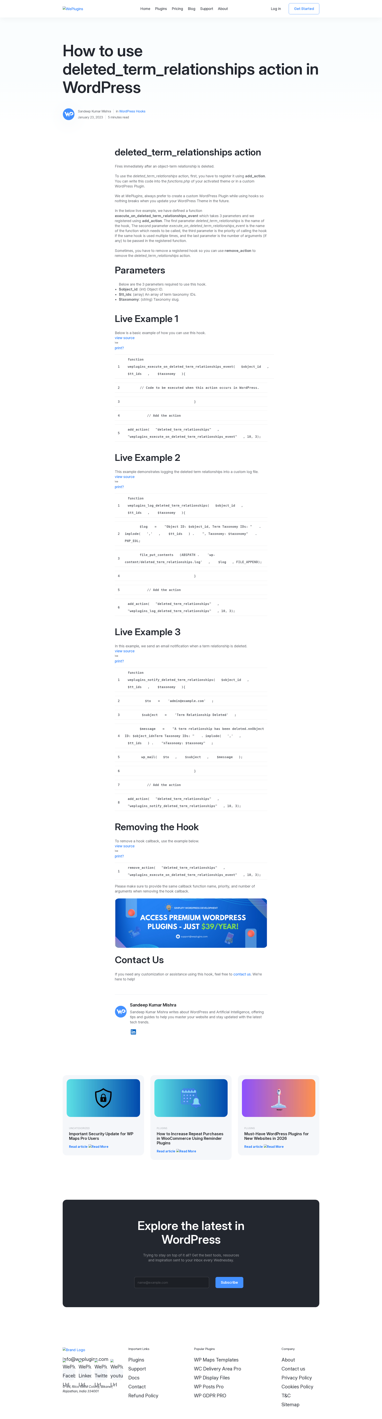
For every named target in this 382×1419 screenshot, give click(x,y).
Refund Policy (143, 1396)
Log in (276, 9)
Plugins (161, 9)
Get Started (304, 9)
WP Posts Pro (209, 1387)
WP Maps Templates (216, 1360)
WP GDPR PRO (210, 1396)
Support (206, 9)
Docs (133, 1378)
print (118, 348)
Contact (137, 1387)
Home (145, 9)
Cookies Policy (297, 1387)
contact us (242, 974)
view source (124, 338)
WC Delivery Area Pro (217, 1369)
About (223, 9)
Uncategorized (79, 1128)
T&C (286, 1396)
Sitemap (290, 1404)
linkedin (133, 1031)
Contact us (293, 1369)
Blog (191, 9)
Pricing (177, 9)
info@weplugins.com (85, 1359)
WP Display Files (212, 1378)
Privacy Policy (297, 1378)
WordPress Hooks (132, 111)
